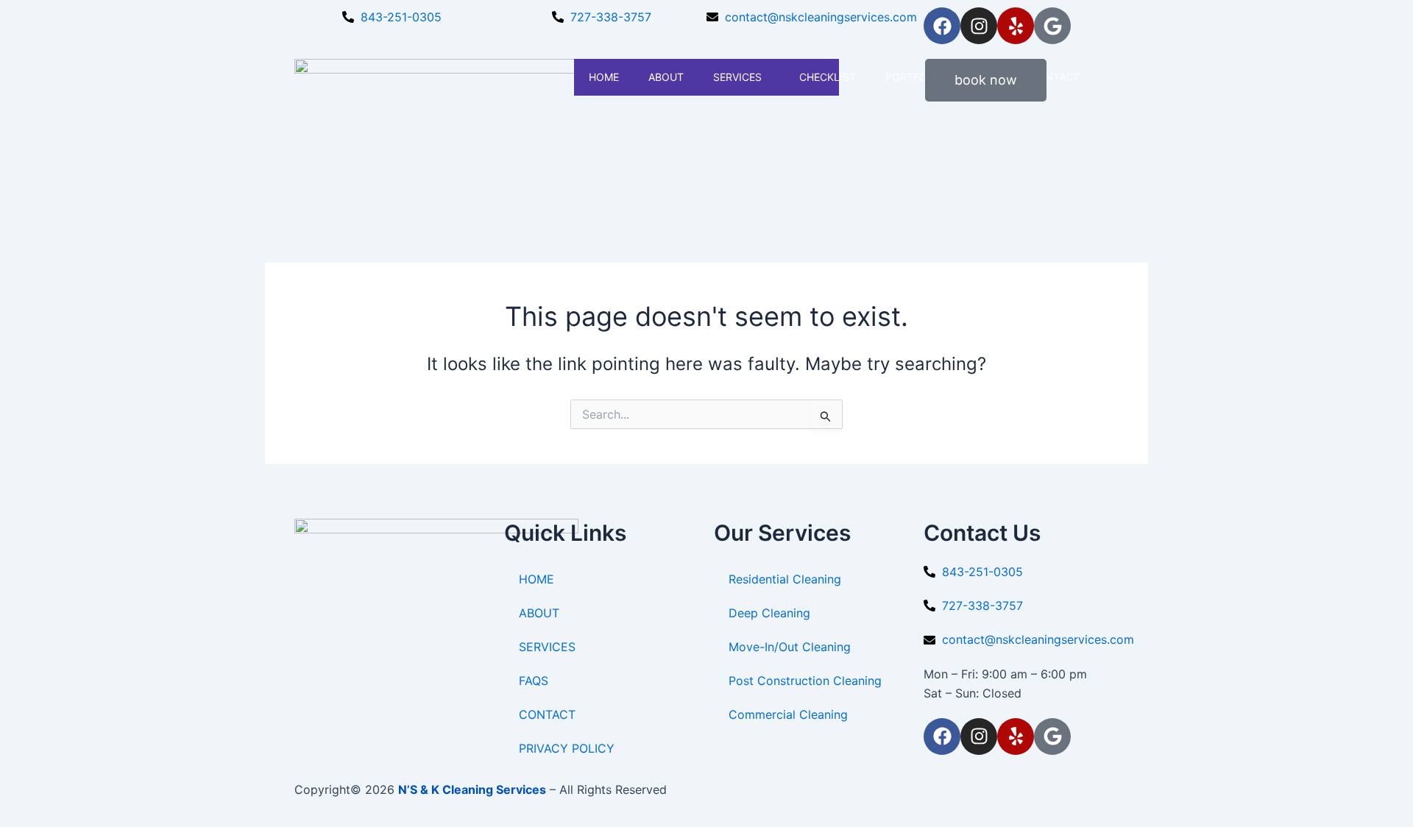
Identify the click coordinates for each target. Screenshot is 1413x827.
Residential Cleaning (785, 579)
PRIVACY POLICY (567, 748)
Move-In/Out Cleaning (790, 646)
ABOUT (666, 77)
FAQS (533, 680)
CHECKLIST (827, 77)
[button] (767, 77)
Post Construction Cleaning (805, 680)
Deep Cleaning (769, 613)
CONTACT (547, 714)
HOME (604, 77)
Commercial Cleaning (788, 714)
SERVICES (737, 77)
